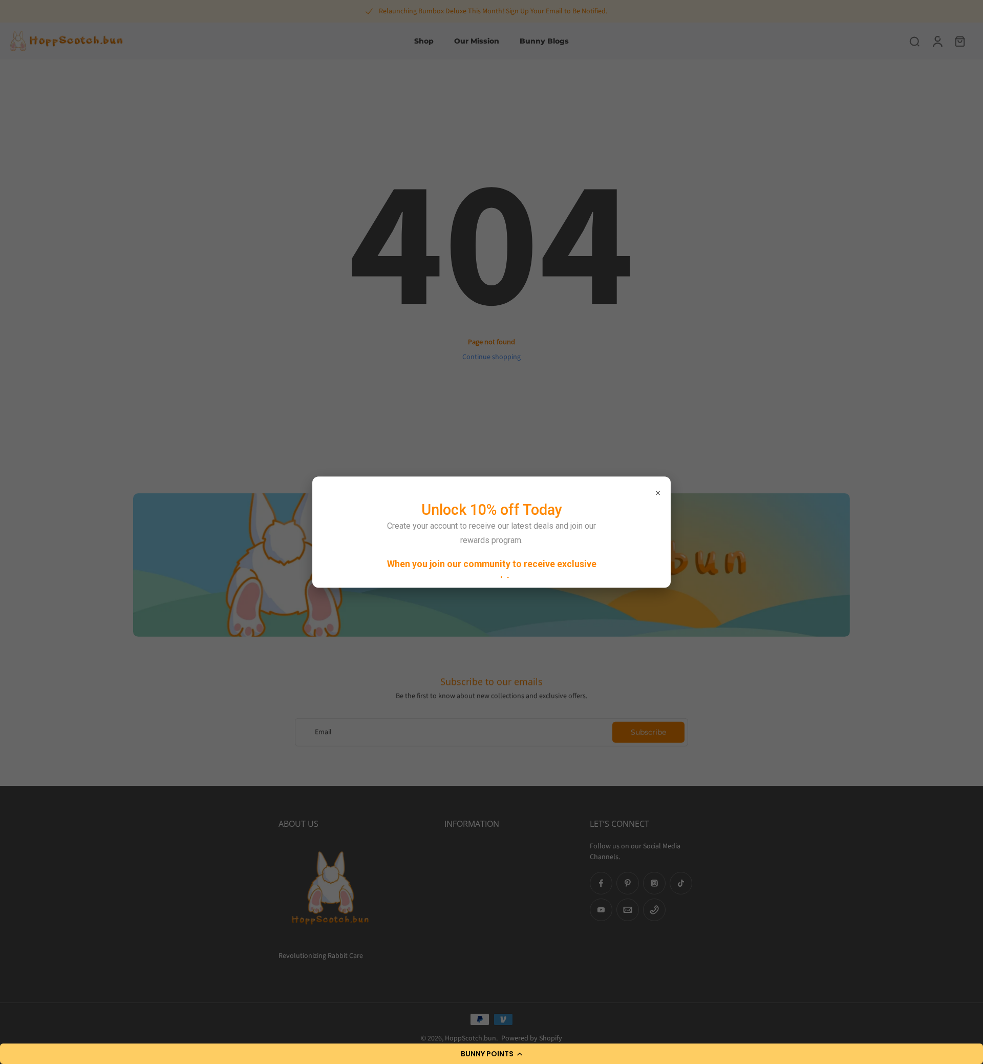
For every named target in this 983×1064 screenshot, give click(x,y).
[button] (491, 1054)
